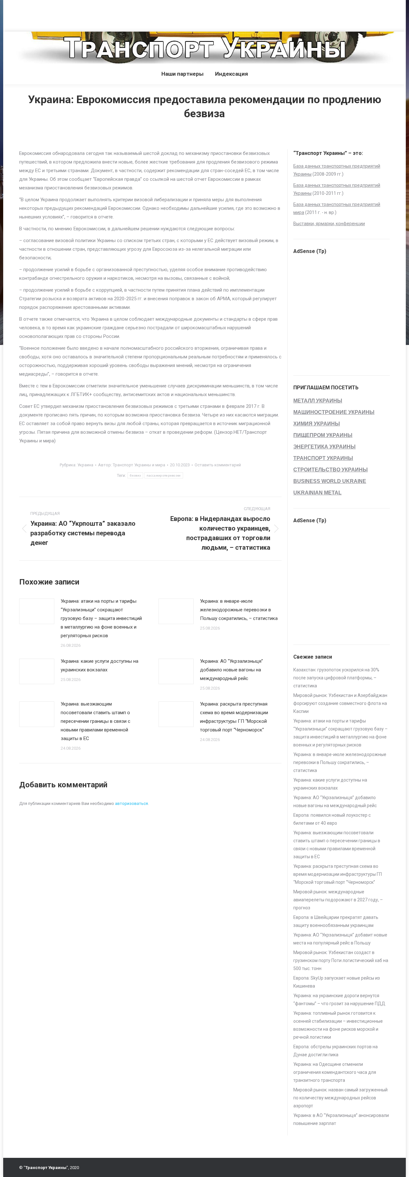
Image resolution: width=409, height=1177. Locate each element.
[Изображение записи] (36, 611)
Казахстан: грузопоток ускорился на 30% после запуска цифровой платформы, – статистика (336, 677)
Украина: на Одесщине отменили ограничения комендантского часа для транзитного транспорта (334, 1072)
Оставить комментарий (218, 464)
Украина (85, 464)
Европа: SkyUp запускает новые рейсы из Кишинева (336, 982)
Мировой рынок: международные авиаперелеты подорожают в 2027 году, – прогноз (338, 899)
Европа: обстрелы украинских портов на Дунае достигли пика (335, 1050)
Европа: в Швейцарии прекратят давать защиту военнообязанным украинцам (335, 921)
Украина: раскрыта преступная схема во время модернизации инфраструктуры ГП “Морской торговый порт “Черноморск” (234, 717)
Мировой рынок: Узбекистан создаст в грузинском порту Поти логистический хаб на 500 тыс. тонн (340, 960)
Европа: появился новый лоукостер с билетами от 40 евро (332, 819)
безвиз (135, 475)
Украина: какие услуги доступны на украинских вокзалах (99, 665)
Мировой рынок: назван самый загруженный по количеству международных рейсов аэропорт (340, 1097)
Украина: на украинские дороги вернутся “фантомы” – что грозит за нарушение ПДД (339, 999)
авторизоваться (131, 803)
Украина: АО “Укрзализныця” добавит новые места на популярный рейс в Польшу (340, 938)
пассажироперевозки (164, 475)
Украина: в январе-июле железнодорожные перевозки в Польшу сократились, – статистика (239, 609)
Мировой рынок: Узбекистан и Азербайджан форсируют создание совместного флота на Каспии (340, 703)
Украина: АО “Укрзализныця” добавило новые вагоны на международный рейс (231, 669)
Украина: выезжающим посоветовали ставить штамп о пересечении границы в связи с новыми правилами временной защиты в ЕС (95, 721)
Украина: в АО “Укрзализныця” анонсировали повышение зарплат (341, 1119)
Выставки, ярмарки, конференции (329, 223)
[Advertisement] (116, 14)
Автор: (131, 464)
